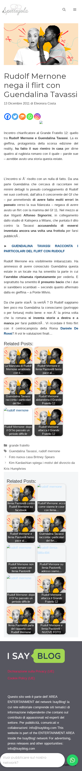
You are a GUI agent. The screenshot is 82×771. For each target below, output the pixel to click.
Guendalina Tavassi (23, 451)
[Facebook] (7, 116)
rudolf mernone (49, 451)
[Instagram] (37, 116)
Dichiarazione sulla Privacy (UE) (31, 671)
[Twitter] (15, 116)
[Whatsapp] (30, 116)
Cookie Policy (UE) (21, 678)
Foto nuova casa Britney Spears (32, 457)
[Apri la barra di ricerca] (64, 9)
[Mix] (22, 116)
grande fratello (19, 445)
